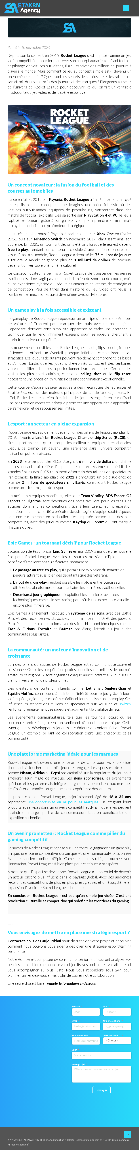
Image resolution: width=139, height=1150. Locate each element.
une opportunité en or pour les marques (63, 802)
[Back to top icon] (127, 1134)
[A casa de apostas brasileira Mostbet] (28, 1143)
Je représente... (112, 1035)
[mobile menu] (126, 8)
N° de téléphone (112, 1021)
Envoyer (102, 1090)
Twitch (125, 704)
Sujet (74, 1050)
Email (74, 1021)
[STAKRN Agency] (22, 8)
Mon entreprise (80, 1035)
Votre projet (78, 1064)
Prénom (76, 1006)
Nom (105, 1006)
